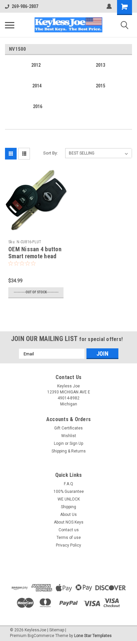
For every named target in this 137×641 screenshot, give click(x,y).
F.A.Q (68, 484)
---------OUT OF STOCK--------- (36, 292)
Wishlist (68, 435)
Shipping (68, 507)
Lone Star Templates (93, 635)
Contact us (69, 530)
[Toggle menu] (9, 25)
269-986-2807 (25, 6)
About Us (68, 514)
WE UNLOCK (69, 499)
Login (59, 443)
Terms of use (69, 537)
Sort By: (50, 152)
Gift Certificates (68, 428)
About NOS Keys (68, 522)
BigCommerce (41, 635)
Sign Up (76, 443)
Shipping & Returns (69, 451)
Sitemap (56, 630)
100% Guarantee (69, 491)
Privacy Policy (68, 545)
